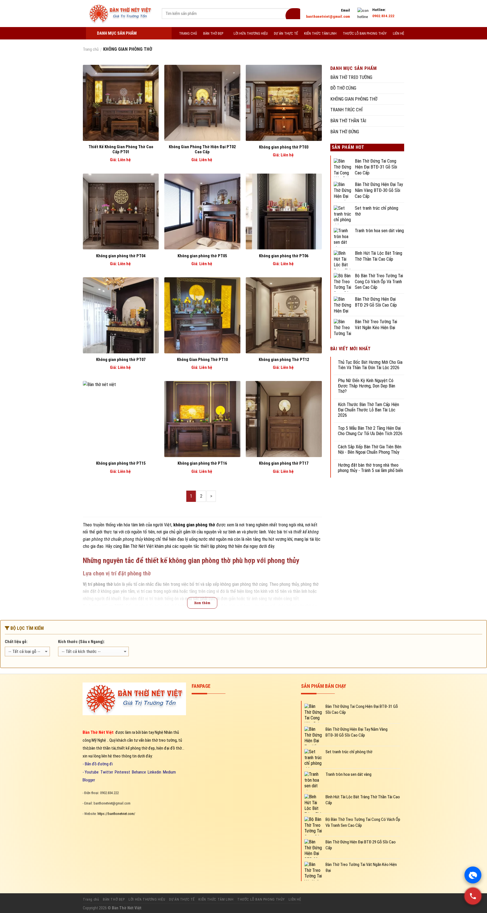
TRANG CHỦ (188, 33)
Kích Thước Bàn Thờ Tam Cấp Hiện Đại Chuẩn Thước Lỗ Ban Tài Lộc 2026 (368, 410)
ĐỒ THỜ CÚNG (343, 88)
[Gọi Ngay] (472, 896)
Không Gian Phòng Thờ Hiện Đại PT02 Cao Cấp (202, 150)
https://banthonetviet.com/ (116, 814)
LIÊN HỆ (398, 33)
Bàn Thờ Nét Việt (138, 546)
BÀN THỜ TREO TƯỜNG (351, 77)
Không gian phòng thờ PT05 (202, 256)
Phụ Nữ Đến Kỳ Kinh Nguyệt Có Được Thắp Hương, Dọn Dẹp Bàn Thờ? (366, 386)
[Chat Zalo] (472, 875)
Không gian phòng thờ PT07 (120, 359)
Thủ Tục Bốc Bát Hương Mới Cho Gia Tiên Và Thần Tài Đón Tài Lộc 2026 (370, 365)
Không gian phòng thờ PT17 (283, 463)
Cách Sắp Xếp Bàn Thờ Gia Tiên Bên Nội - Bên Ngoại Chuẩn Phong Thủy (369, 449)
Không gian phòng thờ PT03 (283, 147)
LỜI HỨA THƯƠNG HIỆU (251, 33)
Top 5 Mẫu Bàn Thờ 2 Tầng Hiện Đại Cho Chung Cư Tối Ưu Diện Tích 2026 (370, 431)
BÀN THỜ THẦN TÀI (348, 120)
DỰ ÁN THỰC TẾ (286, 33)
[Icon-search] (292, 13)
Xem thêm (202, 603)
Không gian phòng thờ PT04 (120, 256)
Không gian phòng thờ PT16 (202, 463)
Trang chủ (91, 899)
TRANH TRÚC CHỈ (346, 109)
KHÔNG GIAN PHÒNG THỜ (353, 99)
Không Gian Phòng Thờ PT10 (202, 359)
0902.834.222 (383, 16)
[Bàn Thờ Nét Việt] (120, 13)
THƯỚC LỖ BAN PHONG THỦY (365, 33)
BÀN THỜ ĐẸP (213, 33)
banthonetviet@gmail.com (328, 16)
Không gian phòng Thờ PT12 (284, 359)
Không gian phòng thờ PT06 (283, 256)
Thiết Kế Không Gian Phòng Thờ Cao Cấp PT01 (120, 150)
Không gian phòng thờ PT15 (120, 463)
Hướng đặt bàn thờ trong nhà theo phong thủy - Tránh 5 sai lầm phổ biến (370, 467)
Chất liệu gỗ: (16, 641)
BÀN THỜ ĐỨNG (344, 131)
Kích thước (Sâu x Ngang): (81, 641)
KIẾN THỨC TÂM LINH (320, 33)
